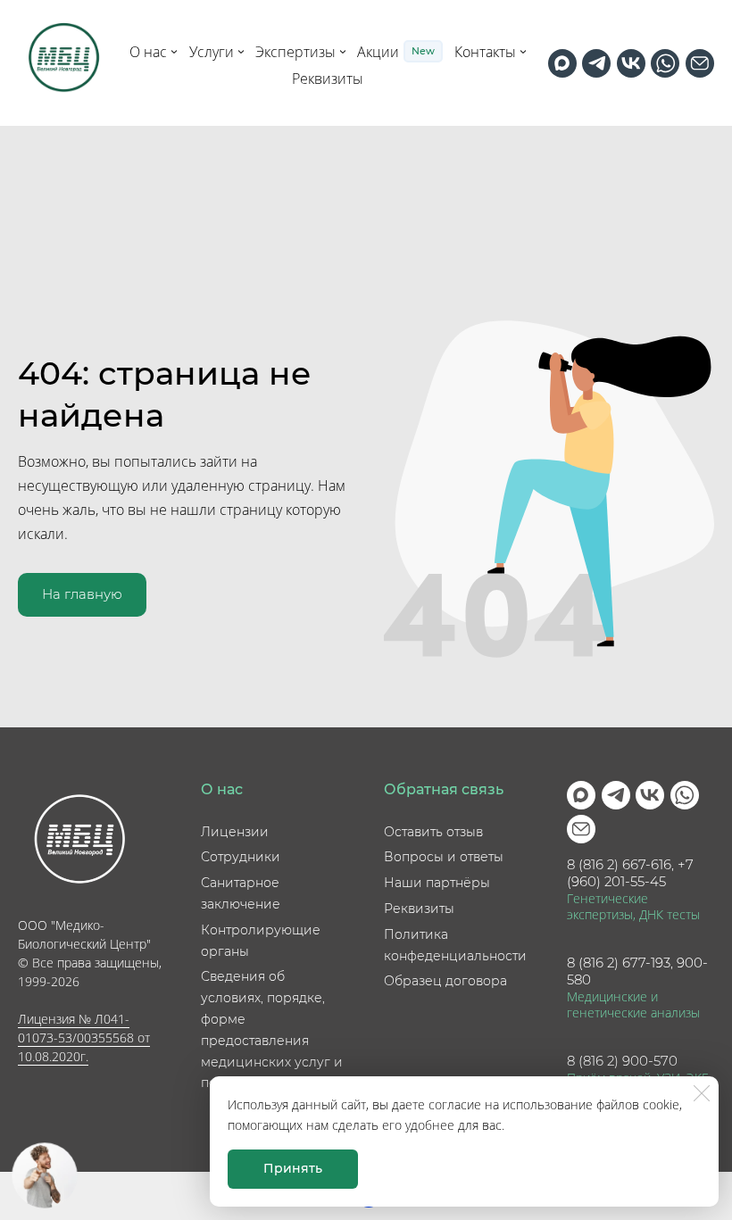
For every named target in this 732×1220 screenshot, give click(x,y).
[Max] (562, 63)
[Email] (700, 63)
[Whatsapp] (665, 63)
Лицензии (235, 832)
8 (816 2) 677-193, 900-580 (637, 971)
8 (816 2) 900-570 (622, 1061)
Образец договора (445, 981)
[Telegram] (596, 63)
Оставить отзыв (433, 832)
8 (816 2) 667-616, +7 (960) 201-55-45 (630, 873)
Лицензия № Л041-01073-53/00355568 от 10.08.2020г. (84, 1037)
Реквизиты (419, 908)
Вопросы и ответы (443, 857)
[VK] (631, 63)
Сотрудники (240, 857)
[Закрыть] (702, 1093)
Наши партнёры (437, 883)
